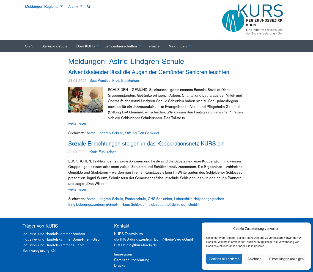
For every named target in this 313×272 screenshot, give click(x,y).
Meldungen (178, 45)
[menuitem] (42, 6)
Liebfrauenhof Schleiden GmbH (173, 204)
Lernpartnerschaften (120, 45)
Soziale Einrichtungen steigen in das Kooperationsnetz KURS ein (146, 143)
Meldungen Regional (41, 6)
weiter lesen (77, 123)
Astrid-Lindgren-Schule (105, 132)
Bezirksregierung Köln (40, 250)
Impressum (123, 253)
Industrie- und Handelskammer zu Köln (53, 244)
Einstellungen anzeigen (286, 259)
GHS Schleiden (160, 198)
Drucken (121, 265)
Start (29, 45)
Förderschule (135, 198)
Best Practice (100, 80)
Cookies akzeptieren (224, 259)
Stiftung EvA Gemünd (142, 132)
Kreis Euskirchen (125, 80)
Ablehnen (254, 259)
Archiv (73, 6)
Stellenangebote (54, 45)
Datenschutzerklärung (131, 259)
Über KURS (85, 45)
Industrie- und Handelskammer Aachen (53, 233)
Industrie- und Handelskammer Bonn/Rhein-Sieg (61, 239)
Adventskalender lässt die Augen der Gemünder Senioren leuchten (148, 72)
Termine (153, 45)
